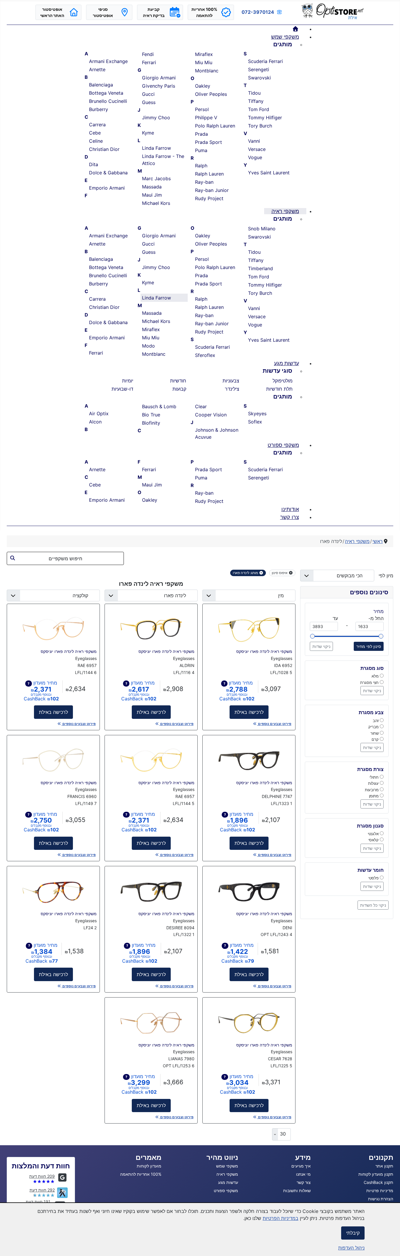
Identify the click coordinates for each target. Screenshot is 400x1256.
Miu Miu (203, 62)
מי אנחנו (303, 1174)
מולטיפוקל (283, 381)
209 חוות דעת (42, 1176)
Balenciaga (101, 85)
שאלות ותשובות (297, 1190)
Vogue (255, 157)
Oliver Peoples (211, 94)
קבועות (179, 389)
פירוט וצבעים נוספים (274, 723)
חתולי (375, 777)
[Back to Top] (10, 1245)
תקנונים (381, 1157)
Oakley (202, 86)
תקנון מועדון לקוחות (375, 1174)
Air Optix (99, 413)
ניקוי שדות (321, 646)
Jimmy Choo (156, 117)
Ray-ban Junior (212, 190)
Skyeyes (257, 413)
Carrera (97, 124)
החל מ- (376, 618)
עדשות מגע (228, 1182)
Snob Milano (262, 229)
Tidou (254, 93)
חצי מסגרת (370, 682)
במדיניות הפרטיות (280, 1218)
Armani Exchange (108, 61)
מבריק (374, 726)
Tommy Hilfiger (265, 117)
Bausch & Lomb (159, 406)
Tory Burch (260, 126)
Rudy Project (209, 198)
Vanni (254, 141)
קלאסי (374, 840)
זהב (376, 720)
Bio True (151, 415)
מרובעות (372, 789)
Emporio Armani (107, 188)
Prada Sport (208, 142)
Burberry (98, 109)
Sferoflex (205, 355)
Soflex (255, 422)
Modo (148, 346)
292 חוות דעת (42, 1189)
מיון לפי (383, 575)
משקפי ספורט (226, 1190)
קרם (376, 739)
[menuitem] (295, 29)
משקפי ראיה (227, 1174)
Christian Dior (104, 149)
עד (335, 618)
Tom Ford (258, 109)
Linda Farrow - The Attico (163, 159)
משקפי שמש (227, 1165)
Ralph (201, 166)
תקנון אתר (384, 1165)
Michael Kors (156, 203)
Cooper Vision (211, 415)
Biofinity (151, 423)
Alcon (95, 422)
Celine (96, 141)
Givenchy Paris (158, 86)
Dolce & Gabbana (108, 173)
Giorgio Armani (159, 78)
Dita (93, 164)
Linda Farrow (156, 148)
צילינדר (232, 389)
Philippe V (206, 117)
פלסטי (374, 878)
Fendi (148, 54)
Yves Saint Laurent (269, 173)
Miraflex (204, 54)
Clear (201, 406)
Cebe (95, 133)
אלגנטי (374, 833)
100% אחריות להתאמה (140, 1174)
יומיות (127, 381)
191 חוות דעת (38, 1201)
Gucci (148, 94)
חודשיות (178, 381)
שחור (375, 733)
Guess (148, 102)
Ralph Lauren (209, 174)
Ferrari (149, 62)
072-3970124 (258, 12)
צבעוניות (231, 381)
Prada (201, 134)
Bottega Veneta (106, 93)
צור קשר (304, 1182)
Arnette (97, 69)
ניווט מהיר (222, 1157)
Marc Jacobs (156, 178)
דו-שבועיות (122, 389)
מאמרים (148, 1157)
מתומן (374, 796)
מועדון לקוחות (149, 1165)
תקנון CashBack (378, 1182)
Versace (257, 149)
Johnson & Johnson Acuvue (216, 433)
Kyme (148, 133)
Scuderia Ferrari (265, 61)
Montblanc (206, 71)
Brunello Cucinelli (108, 101)
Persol (202, 109)
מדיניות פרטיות (379, 1190)
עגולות (374, 783)
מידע (303, 1157)
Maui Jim (152, 195)
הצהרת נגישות (380, 1198)
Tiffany (256, 101)
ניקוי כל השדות (373, 905)
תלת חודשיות (279, 389)
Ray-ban (204, 182)
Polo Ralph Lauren (215, 126)
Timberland (260, 268)
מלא (376, 676)
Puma (201, 150)
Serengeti (258, 69)
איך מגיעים (301, 1165)
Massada (152, 187)
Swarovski (259, 78)
